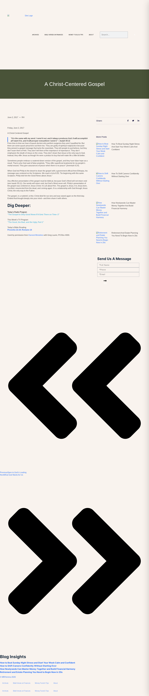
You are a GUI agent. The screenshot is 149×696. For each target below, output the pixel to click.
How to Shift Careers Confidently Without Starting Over (28, 666)
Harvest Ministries (35, 235)
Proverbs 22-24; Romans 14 (19, 230)
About (91, 35)
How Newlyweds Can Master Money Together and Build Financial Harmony (123, 205)
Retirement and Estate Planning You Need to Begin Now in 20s (31, 672)
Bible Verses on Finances (54, 35)
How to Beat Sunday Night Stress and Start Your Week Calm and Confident (126, 147)
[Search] (135, 34)
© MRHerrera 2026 (8, 677)
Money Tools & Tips (76, 35)
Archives (35, 35)
